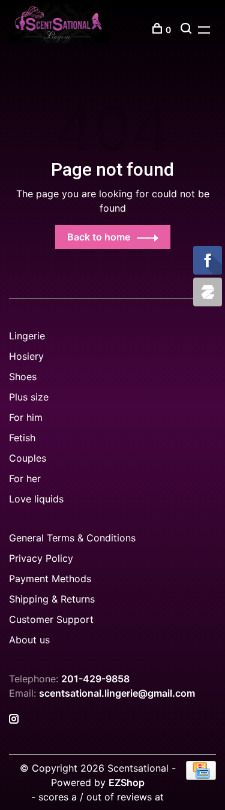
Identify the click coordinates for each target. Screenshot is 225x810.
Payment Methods (50, 579)
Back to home (98, 237)
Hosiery (26, 356)
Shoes (23, 377)
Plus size (29, 397)
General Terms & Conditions (72, 538)
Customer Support (51, 619)
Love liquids (36, 499)
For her (25, 478)
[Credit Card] (201, 776)
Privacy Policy (41, 558)
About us (29, 640)
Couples (27, 458)
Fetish (22, 438)
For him (26, 417)
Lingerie (27, 336)
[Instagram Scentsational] (14, 719)
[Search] (187, 30)
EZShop (127, 782)
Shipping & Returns (52, 599)
